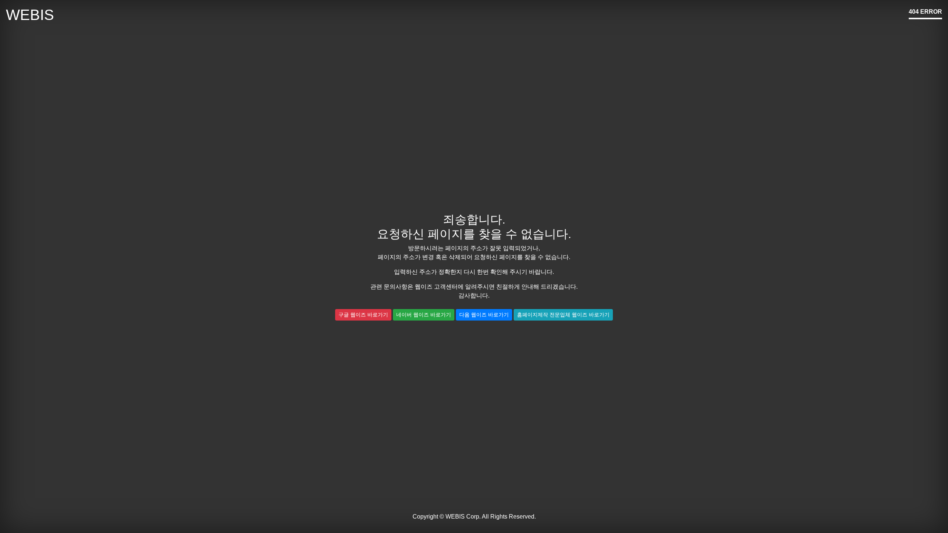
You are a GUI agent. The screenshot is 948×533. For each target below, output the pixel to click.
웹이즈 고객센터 (436, 287)
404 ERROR (925, 12)
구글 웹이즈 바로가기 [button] (363, 315)
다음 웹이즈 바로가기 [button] (484, 315)
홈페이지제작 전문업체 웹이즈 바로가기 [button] (563, 315)
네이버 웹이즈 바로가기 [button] (423, 315)
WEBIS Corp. (463, 516)
